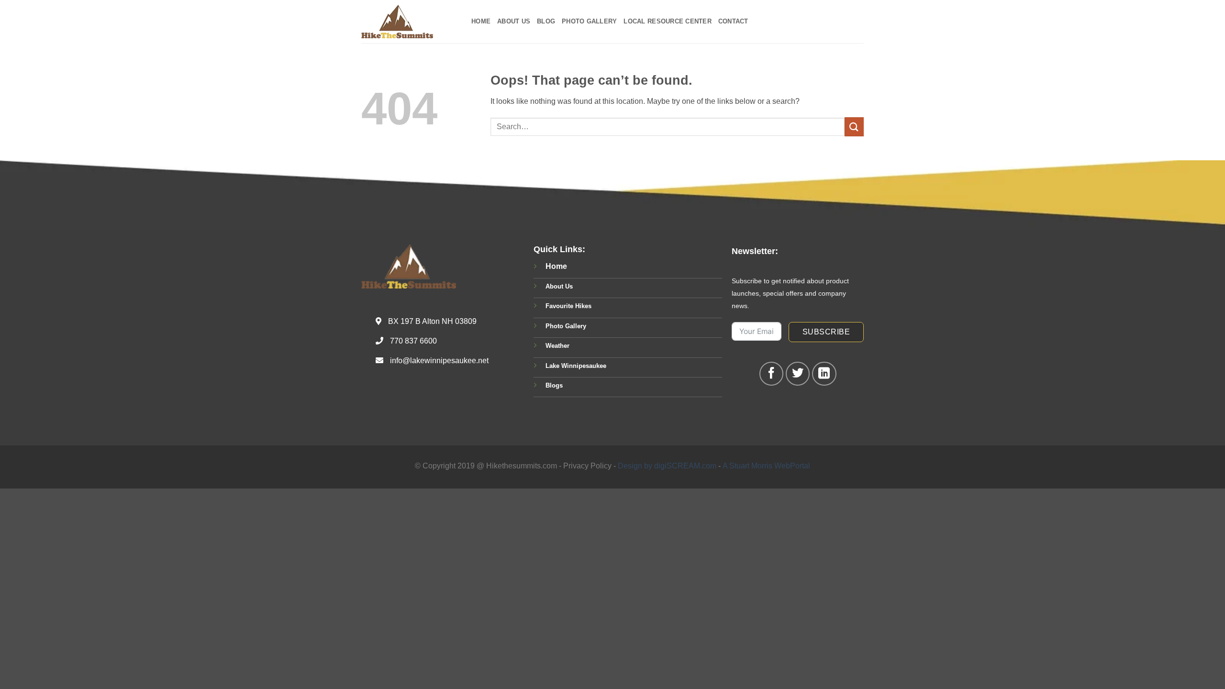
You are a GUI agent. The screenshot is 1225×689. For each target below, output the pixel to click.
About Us (513, 21)
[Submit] (854, 126)
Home (480, 21)
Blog (546, 21)
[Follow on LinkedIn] (824, 374)
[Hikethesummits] (409, 21)
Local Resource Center (667, 21)
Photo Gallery (589, 21)
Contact (733, 21)
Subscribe (826, 332)
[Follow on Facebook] (771, 374)
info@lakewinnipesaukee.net (439, 360)
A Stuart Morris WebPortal (766, 466)
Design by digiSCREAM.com (667, 466)
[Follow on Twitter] (798, 374)
